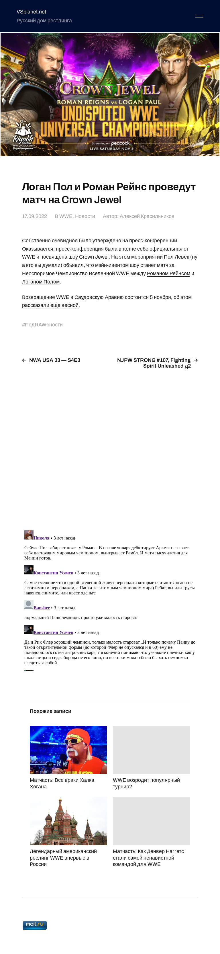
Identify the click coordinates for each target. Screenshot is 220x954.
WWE (65, 216)
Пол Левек (176, 257)
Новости (85, 216)
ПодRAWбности (44, 325)
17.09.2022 (34, 216)
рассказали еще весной (50, 305)
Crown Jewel (94, 257)
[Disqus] (110, 446)
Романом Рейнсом (168, 273)
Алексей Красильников (147, 216)
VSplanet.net (31, 12)
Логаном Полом (41, 282)
